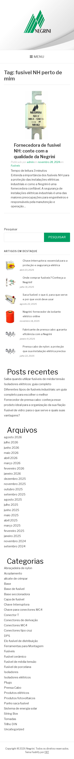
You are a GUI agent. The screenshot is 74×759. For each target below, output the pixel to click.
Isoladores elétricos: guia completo (27, 384)
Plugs (8, 682)
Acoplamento (13, 573)
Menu (39, 57)
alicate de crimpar (16, 578)
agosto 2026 (13, 437)
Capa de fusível (14, 599)
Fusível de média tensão (20, 662)
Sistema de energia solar (20, 708)
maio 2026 (11, 453)
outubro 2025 (13, 489)
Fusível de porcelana (17, 667)
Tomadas (10, 719)
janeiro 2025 (12, 536)
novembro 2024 (15, 541)
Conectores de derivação (21, 620)
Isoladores (11, 672)
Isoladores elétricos (17, 677)
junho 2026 (11, 447)
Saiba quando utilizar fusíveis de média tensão (34, 379)
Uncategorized (14, 729)
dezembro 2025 (15, 479)
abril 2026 (11, 458)
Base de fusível (14, 589)
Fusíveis (15, 165)
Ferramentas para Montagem (23, 646)
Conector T (11, 615)
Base (7, 584)
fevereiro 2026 (14, 468)
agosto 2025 (13, 499)
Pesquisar (10, 229)
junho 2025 (11, 510)
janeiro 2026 (12, 473)
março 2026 (12, 463)
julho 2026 (11, 442)
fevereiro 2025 (14, 531)
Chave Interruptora (16, 604)
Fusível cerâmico (15, 656)
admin (30, 162)
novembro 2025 (15, 484)
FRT (47, 752)
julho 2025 (11, 505)
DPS (7, 636)
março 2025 (12, 525)
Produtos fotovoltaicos (19, 698)
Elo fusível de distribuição (21, 641)
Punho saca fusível (16, 703)
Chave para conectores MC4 (23, 609)
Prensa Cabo (12, 687)
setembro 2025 (14, 494)
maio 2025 (11, 515)
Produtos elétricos (16, 693)
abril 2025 (11, 520)
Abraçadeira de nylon (18, 568)
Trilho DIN (10, 724)
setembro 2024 (14, 546)
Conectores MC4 (15, 625)
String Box (11, 713)
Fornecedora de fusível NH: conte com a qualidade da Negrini (37, 151)
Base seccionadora (17, 594)
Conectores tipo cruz (18, 630)
